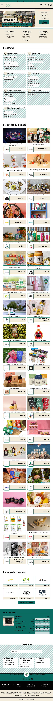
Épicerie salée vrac (32, 68)
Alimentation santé (8, 112)
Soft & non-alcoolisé (8, 79)
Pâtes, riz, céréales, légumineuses (36, 59)
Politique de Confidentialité (31, 685)
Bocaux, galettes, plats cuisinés (35, 62)
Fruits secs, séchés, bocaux (10, 62)
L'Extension (32, 699)
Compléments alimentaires (10, 114)
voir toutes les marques (26, 602)
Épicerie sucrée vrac (8, 68)
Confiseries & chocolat (9, 59)
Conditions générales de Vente (7, 685)
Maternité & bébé (32, 94)
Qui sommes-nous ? (46, 685)
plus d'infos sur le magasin (44, 22)
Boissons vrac (7, 81)
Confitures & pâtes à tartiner (10, 64)
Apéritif (30, 64)
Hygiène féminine (32, 81)
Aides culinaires (32, 57)
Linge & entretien (8, 94)
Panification (31, 66)
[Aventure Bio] (26, 674)
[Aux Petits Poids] (8, 5)
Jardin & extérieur (8, 101)
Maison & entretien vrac (9, 103)
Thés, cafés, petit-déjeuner (10, 77)
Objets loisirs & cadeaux (9, 99)
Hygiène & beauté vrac (33, 86)
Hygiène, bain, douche (33, 79)
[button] (2, 5)
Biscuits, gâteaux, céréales (10, 57)
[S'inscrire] (39, 651)
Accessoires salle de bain (34, 83)
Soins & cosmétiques (33, 77)
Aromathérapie (7, 116)
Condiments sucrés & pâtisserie (11, 66)
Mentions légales (19, 685)
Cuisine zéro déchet (8, 96)
